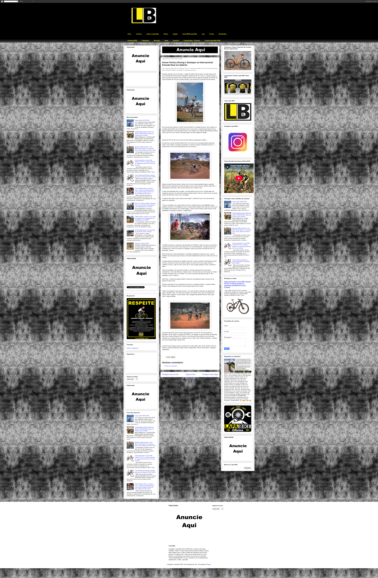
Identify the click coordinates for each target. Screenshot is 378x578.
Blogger (208, 564)
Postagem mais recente (170, 374)
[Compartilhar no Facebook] (172, 357)
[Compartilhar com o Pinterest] (174, 357)
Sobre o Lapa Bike (153, 34)
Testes (166, 34)
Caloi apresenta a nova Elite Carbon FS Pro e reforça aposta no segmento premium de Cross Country (145, 162)
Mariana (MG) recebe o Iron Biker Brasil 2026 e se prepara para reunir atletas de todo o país (145, 148)
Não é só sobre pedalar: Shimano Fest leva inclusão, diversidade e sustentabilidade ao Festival (145, 205)
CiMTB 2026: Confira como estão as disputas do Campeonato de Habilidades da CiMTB (145, 218)
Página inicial (190, 374)
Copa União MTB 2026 (142, 120)
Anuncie (176, 40)
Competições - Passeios (192, 40)
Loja (203, 34)
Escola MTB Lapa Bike (189, 34)
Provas (211, 34)
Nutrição (157, 40)
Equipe (175, 34)
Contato (139, 34)
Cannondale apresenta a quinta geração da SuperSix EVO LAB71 (145, 176)
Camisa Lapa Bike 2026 (212, 40)
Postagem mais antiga (210, 374)
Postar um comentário (171, 366)
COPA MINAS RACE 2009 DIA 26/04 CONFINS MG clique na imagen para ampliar (144, 133)
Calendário (145, 40)
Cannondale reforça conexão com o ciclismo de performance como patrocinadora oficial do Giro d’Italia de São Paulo (144, 191)
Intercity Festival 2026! (142, 243)
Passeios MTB (132, 40)
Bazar (166, 40)
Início (129, 34)
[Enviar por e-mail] (167, 357)
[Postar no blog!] (169, 357)
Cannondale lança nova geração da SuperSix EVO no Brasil (145, 230)
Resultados (223, 34)
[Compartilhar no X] (171, 357)
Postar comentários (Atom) (192, 379)
